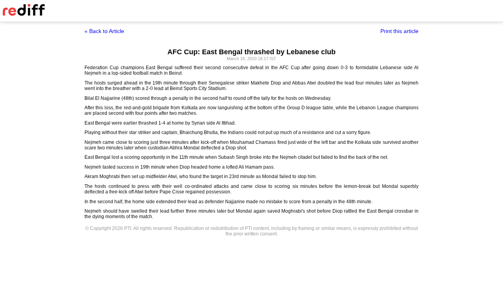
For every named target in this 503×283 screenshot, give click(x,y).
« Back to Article (104, 31)
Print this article (399, 31)
